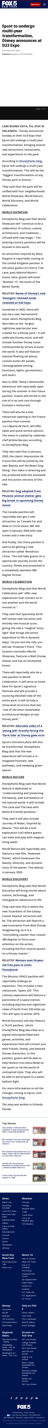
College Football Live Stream (29, 1343)
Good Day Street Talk (9, 1263)
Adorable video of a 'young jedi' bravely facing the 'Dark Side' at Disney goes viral (23, 730)
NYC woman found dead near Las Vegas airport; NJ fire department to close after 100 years (16, 1153)
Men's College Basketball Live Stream (28, 1365)
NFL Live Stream (29, 1339)
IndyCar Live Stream (27, 1358)
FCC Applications (29, 1295)
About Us (27, 1254)
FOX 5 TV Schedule (26, 1266)
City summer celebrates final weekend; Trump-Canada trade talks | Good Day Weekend (15, 1129)
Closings (25, 1205)
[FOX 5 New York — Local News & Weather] (10, 4)
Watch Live (35, 4)
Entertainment (8, 1232)
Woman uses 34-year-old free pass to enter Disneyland (23, 964)
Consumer (6, 1309)
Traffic (24, 1212)
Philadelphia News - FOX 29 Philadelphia (8, 1347)
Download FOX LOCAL (28, 1275)
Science (5, 1238)
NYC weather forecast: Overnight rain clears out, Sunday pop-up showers (16, 1141)
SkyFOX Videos (28, 1322)
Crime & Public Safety (8, 1227)
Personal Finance (9, 1322)
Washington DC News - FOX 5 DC (9, 1354)
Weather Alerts (28, 1208)
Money (6, 1305)
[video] (39, 1130)
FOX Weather (27, 1224)
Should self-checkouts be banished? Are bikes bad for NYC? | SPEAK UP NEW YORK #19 (16, 1165)
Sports (5, 1241)
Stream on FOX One (28, 1334)
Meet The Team (29, 1262)
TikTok (21, 1398)
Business (6, 1316)
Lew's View (26, 1316)
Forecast (25, 1202)
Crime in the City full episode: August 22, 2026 (14, 1176)
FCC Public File (28, 1292)
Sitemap (5, 1248)
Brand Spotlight (28, 1325)
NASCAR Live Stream (27, 1352)
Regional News (7, 1334)
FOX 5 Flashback (29, 1319)
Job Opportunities (29, 1279)
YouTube (26, 1398)
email (37, 1398)
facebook (11, 1398)
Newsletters (7, 1244)
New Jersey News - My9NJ (9, 1340)
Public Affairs (27, 1282)
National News (8, 1220)
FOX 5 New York (8, 50)
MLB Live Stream (29, 1348)
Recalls (5, 1312)
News (17, 50)
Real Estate (7, 1325)
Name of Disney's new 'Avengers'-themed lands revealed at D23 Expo (24, 298)
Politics (5, 1223)
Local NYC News (9, 1211)
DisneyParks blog (30, 161)
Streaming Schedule (6, 1206)
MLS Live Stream (29, 1384)
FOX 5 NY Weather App (27, 1219)
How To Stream (29, 1258)
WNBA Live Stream (27, 1379)
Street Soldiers (28, 1312)
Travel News (27, 1215)
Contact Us (26, 1286)
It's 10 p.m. (26, 1298)
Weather (27, 1198)
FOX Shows (27, 1270)
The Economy (8, 1319)
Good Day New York (8, 1256)
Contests (26, 1289)
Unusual (5, 1235)
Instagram (16, 1398)
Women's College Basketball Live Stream (29, 1373)
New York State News (9, 1215)
